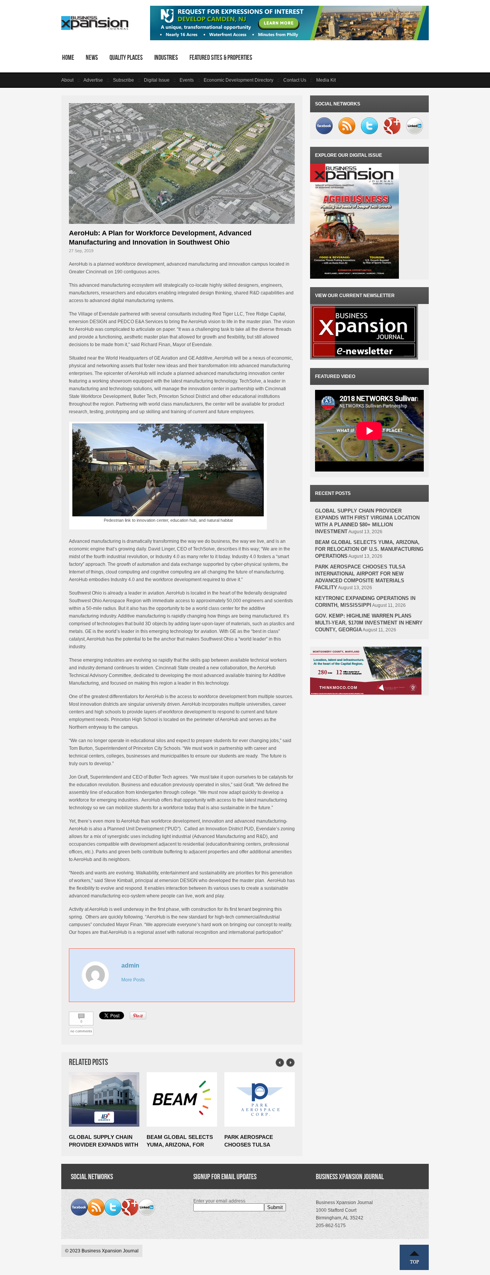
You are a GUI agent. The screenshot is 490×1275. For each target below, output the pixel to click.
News (92, 57)
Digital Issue (157, 80)
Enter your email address (219, 1201)
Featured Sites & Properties (220, 57)
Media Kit (326, 80)
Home (68, 57)
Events (187, 80)
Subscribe (123, 80)
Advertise (93, 80)
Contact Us (294, 80)
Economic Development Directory (238, 80)
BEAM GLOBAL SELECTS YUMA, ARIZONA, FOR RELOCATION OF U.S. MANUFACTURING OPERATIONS (369, 549)
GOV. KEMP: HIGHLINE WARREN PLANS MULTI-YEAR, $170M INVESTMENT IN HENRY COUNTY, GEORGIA (369, 623)
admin (130, 965)
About (67, 80)
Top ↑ (414, 1257)
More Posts (133, 980)
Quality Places (126, 57)
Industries (166, 57)
